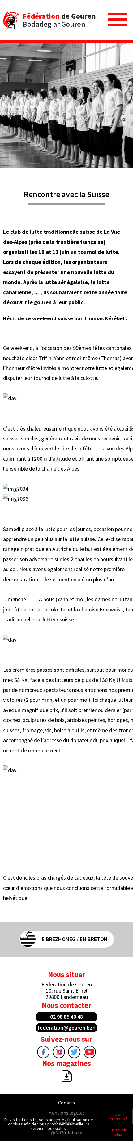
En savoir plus (118, 1132)
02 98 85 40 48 (66, 1016)
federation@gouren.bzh (66, 1027)
